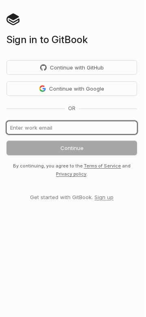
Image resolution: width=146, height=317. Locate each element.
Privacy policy (71, 174)
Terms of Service (102, 166)
